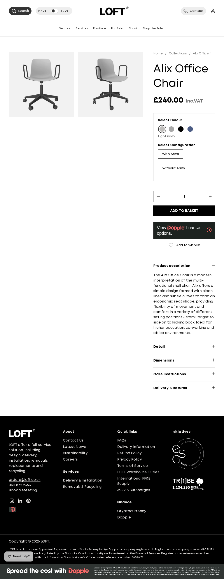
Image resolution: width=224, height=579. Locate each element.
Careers (70, 459)
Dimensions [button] (163, 360)
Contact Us (73, 440)
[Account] (212, 11)
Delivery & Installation (82, 480)
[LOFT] (114, 11)
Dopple (124, 517)
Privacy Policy (129, 459)
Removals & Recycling (82, 487)
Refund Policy (129, 453)
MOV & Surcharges (133, 490)
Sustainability (75, 453)
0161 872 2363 (20, 485)
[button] (20, 11)
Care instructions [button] (169, 374)
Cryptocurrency (131, 511)
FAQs (121, 440)
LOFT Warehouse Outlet (138, 472)
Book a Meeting (23, 490)
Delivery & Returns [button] (170, 388)
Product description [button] (171, 266)
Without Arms (173, 168)
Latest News (74, 447)
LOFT (45, 541)
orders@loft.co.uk (24, 480)
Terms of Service (132, 466)
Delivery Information (136, 447)
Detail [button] (159, 346)
